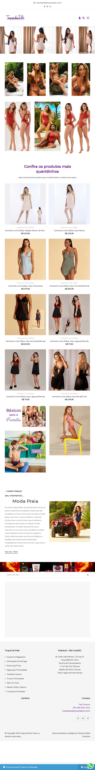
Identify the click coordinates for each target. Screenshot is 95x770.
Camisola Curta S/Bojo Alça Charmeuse (25, 286)
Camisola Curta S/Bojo (25, 227)
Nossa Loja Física (14, 665)
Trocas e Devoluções (15, 678)
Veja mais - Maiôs (11, 552)
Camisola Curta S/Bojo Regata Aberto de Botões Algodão (25, 230)
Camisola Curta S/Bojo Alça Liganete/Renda (69, 341)
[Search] (88, 575)
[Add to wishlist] (40, 210)
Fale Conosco (84, 704)
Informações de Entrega (17, 661)
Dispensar (87, 767)
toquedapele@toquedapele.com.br (49, 3)
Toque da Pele (26, 733)
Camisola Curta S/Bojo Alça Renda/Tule (69, 396)
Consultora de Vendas (16, 691)
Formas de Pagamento (16, 657)
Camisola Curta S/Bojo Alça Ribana (69, 230)
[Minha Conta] (80, 18)
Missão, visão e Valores (16, 687)
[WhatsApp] (88, 718)
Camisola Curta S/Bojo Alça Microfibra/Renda (69, 286)
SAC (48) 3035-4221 (81, 707)
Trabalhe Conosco (14, 674)
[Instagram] (83, 718)
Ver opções (40, 203)
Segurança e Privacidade (17, 670)
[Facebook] (78, 718)
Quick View (40, 217)
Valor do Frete (13, 683)
